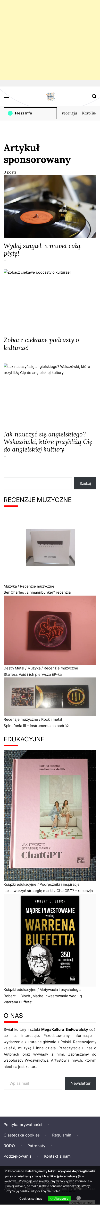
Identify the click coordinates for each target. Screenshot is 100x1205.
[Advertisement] (50, 40)
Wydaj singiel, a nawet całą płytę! (42, 249)
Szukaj (85, 483)
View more (69, 1191)
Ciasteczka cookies (22, 1135)
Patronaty (36, 1145)
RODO (9, 1145)
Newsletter (81, 1083)
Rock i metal (51, 719)
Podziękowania (18, 1156)
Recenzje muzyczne (37, 586)
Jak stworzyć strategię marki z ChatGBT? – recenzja (48, 890)
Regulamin (61, 1135)
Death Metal (14, 668)
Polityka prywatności (23, 1124)
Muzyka (10, 586)
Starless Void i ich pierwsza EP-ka (33, 674)
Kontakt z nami (58, 1156)
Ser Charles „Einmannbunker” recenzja (37, 592)
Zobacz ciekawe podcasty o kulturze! (41, 343)
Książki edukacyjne (20, 884)
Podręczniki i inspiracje (60, 884)
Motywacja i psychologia (60, 989)
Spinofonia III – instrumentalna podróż (36, 725)
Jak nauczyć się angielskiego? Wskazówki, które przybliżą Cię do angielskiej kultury (48, 441)
